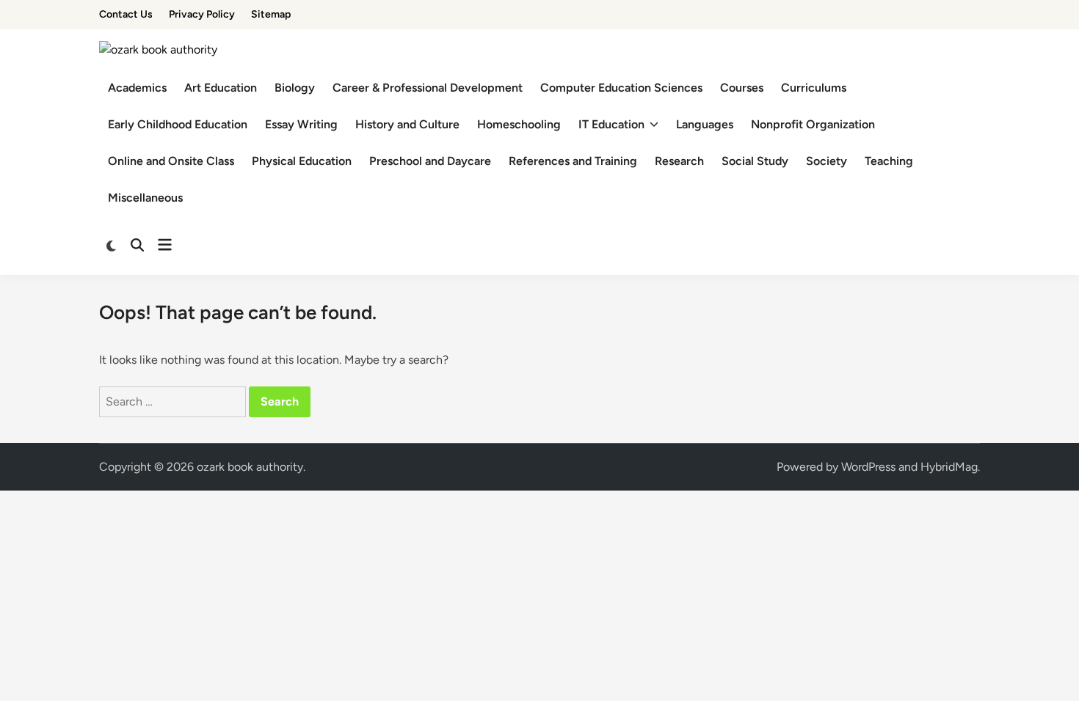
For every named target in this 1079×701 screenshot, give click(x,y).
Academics (137, 88)
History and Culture (407, 124)
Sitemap (271, 14)
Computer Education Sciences (621, 88)
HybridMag (949, 467)
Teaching (889, 161)
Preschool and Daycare (430, 161)
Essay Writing (301, 124)
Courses (741, 88)
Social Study (755, 161)
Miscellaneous (145, 198)
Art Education (220, 88)
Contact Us (126, 14)
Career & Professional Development (428, 88)
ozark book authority (250, 467)
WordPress (868, 467)
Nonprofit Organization (813, 124)
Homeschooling (519, 124)
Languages (704, 124)
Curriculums (813, 88)
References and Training (573, 161)
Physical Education (302, 161)
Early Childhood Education (177, 124)
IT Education (611, 124)
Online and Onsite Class (171, 161)
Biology (295, 88)
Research (679, 161)
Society (826, 161)
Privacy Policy (202, 14)
